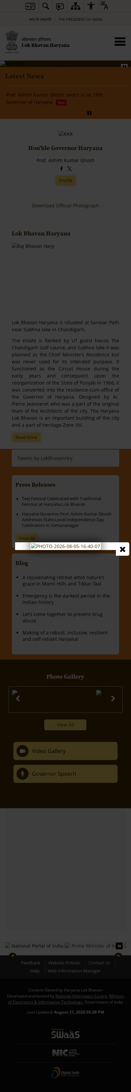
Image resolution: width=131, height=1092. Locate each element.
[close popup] (122, 549)
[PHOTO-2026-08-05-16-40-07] (65, 545)
